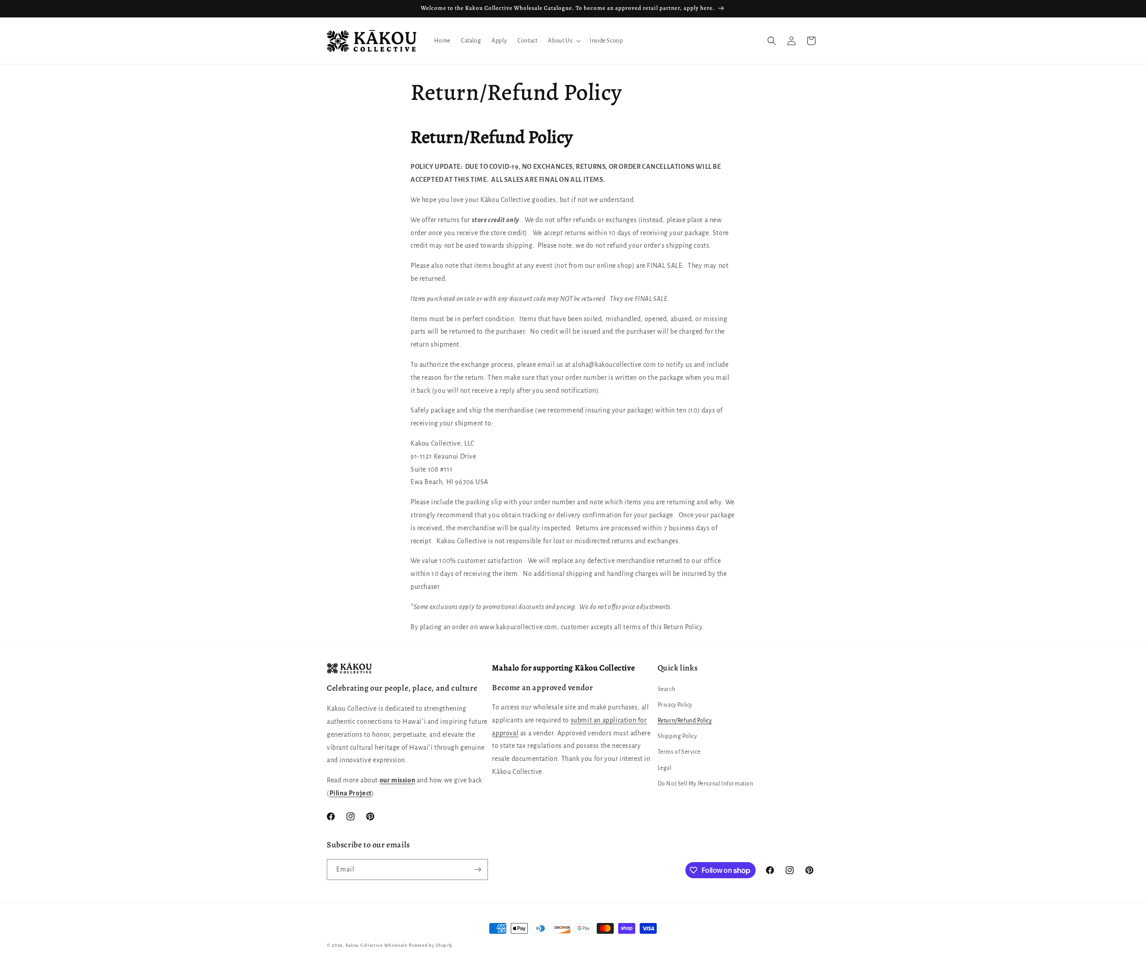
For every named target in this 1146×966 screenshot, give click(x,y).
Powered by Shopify (431, 945)
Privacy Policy (675, 704)
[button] (563, 40)
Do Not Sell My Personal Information (705, 783)
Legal (664, 767)
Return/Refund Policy (685, 720)
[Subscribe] (477, 869)
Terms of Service (679, 752)
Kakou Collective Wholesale (376, 945)
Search (667, 689)
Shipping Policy (677, 736)
